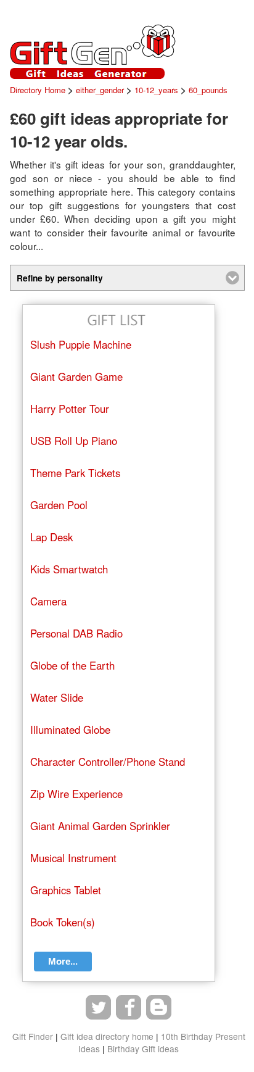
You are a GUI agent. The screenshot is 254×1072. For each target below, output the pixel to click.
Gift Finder (32, 1036)
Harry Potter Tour (69, 408)
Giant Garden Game (76, 376)
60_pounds (208, 90)
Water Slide (56, 697)
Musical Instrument (73, 857)
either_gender (100, 90)
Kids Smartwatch (69, 569)
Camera (48, 601)
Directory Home (37, 90)
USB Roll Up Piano (73, 440)
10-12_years (156, 90)
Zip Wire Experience (76, 793)
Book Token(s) (62, 922)
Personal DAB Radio (76, 633)
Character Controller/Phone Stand (107, 761)
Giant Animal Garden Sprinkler (100, 825)
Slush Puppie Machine (80, 344)
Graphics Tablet (65, 890)
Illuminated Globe (70, 729)
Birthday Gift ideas (143, 1048)
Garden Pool (59, 504)
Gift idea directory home (107, 1036)
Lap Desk (51, 537)
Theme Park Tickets (75, 472)
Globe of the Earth (72, 665)
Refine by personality (60, 278)
